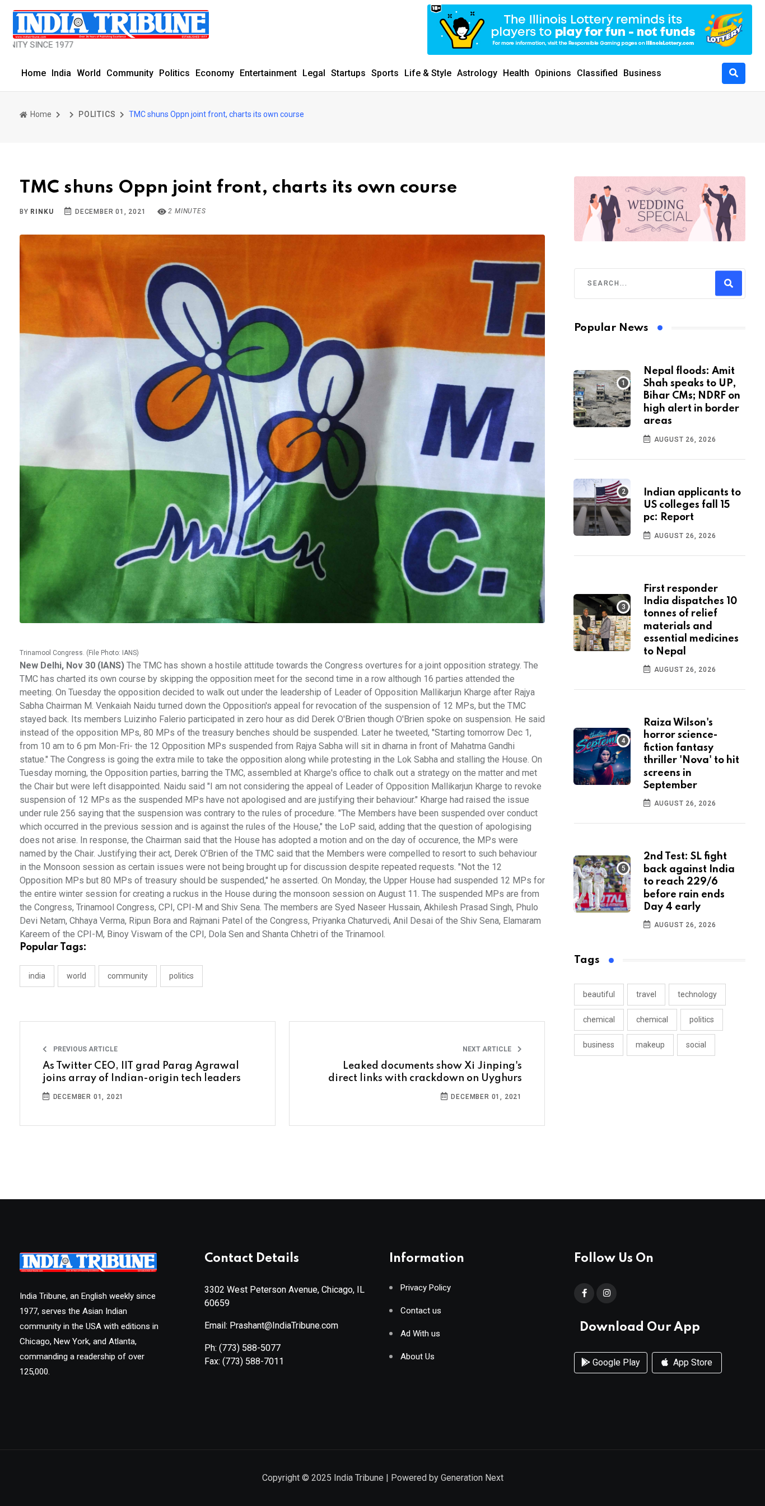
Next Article (488, 1049)
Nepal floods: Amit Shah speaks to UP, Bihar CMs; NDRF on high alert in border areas (691, 396)
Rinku (41, 212)
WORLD (76, 975)
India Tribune (359, 1477)
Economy (214, 73)
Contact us (420, 1311)
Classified (597, 73)
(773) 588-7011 (253, 1361)
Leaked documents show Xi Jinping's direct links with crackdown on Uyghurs (425, 1072)
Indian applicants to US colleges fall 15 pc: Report (692, 505)
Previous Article (85, 1049)
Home (33, 73)
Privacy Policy (425, 1288)
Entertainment (268, 73)
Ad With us (420, 1334)
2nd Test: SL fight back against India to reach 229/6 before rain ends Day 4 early (689, 882)
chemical (599, 1019)
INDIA (37, 975)
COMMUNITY (128, 975)
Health (516, 73)
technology (697, 994)
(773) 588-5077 (250, 1348)
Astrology (477, 73)
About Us (417, 1357)
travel (646, 994)
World (89, 73)
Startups (348, 73)
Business (642, 73)
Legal (313, 73)
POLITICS (96, 114)
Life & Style (427, 73)
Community (129, 73)
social (696, 1044)
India (61, 73)
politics (701, 1019)
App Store (691, 1362)
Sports (385, 73)
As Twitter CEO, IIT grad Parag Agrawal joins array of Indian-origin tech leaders (142, 1072)
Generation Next (472, 1477)
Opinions (553, 73)
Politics (174, 73)
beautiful (599, 994)
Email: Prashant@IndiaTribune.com (271, 1325)
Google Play (615, 1362)
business (598, 1044)
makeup (650, 1044)
